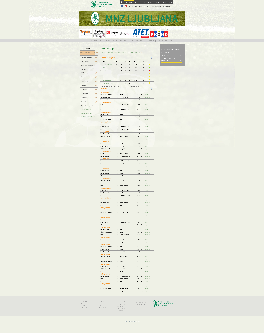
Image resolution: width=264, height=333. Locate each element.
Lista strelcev (110, 52)
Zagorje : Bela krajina (166, 60)
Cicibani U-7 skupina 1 (87, 106)
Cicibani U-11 (84, 89)
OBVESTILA (101, 301)
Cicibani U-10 (84, 93)
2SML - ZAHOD (85, 61)
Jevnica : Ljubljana (165, 55)
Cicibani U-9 (84, 97)
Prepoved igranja (119, 52)
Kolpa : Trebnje (164, 61)
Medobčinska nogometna (122, 301)
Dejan (139, 321)
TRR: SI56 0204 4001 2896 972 (141, 302)
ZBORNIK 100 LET (169, 40)
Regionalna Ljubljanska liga (88, 65)
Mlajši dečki (84, 85)
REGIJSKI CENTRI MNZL (105, 40)
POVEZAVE (151, 2)
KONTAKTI (147, 6)
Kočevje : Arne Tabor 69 (166, 57)
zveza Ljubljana (120, 302)
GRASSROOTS (151, 40)
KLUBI (140, 6)
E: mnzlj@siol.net (121, 308)
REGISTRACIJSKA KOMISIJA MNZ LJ (137, 40)
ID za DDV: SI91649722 (140, 304)
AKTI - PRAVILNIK (167, 2)
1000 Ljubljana (120, 306)
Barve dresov (137, 52)
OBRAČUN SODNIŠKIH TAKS (88, 117)
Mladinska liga (85, 73)
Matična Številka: (139, 306)
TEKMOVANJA (128, 2)
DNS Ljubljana (166, 6)
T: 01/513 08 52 (120, 310)
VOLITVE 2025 (160, 40)
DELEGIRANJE (94, 40)
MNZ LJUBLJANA (129, 321)
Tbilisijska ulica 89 (121, 304)
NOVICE (137, 2)
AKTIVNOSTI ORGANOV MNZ (120, 40)
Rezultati (104, 52)
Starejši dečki (84, 81)
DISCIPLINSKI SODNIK (86, 113)
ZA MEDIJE (101, 305)
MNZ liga (83, 69)
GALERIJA (143, 2)
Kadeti (82, 77)
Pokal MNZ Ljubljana (86, 57)
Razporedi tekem (129, 52)
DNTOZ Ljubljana (156, 6)
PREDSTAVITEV (133, 6)
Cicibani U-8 (84, 101)
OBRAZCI (158, 2)
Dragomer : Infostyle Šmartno (168, 58)
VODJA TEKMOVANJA (86, 109)
